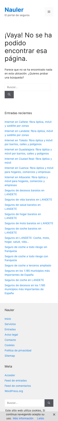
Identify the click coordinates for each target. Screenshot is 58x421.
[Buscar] (9, 94)
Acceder (10, 375)
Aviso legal (11, 334)
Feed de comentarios (18, 385)
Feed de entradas (16, 380)
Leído (40, 418)
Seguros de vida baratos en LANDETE (28, 199)
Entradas (10, 329)
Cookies (10, 345)
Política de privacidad (18, 350)
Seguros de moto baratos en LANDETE (29, 223)
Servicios (10, 324)
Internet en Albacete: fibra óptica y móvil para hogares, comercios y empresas (26, 181)
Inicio (8, 318)
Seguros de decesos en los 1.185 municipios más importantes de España (25, 289)
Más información (23, 418)
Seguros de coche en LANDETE (24, 280)
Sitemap (10, 355)
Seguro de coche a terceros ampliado (28, 265)
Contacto (10, 339)
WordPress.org (14, 391)
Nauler (14, 9)
